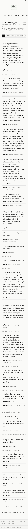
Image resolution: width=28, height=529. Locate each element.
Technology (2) (10, 35)
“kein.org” (8, 256)
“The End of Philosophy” (12, 366)
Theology (9, 360)
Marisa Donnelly (7, 512)
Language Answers (16, 264)
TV (23, 15)
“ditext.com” (8, 302)
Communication (10, 205)
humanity (8, 501)
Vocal (4, 207)
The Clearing (16, 298)
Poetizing (14, 360)
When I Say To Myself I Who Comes (15, 189)
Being (16, 446)
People (10, 15)
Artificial (9, 154)
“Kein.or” (7, 268)
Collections (14, 521)
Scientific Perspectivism (18, 69)
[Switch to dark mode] (22, 1)
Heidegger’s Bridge (7, 362)
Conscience (13, 187)
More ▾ (3, 31)
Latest (4, 15)
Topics (8, 521)
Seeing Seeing (10, 228)
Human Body (10, 499)
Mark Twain (17, 512)
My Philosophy (19, 360)
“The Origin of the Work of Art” (14, 390)
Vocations (5, 189)
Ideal (8, 239)
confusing (9, 483)
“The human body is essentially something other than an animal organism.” (14, 492)
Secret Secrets (18, 205)
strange (16, 483)
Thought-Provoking (15, 465)
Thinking (9, 465)
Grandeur (16, 430)
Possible (9, 252)
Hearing (9, 124)
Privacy (8, 523)
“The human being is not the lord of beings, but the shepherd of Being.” (14, 477)
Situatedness (10, 69)
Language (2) (19, 35)
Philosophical (6, 467)
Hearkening (9, 92)
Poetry (14, 405)
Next (20, 506)
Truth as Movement (7, 70)
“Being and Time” (10, 74)
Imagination (13, 241)
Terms (12, 523)
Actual (12, 252)
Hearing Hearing (14, 124)
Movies (17, 15)
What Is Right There (18, 228)
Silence (22, 205)
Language (9, 264)
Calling (8, 187)
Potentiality (18, 187)
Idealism (11, 239)
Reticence (15, 92)
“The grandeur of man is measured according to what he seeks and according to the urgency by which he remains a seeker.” (13, 421)
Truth (13, 446)
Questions (20, 324)
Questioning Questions (12, 324)
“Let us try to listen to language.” (14, 260)
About (3, 523)
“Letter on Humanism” (11, 471)
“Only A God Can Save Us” (12, 331)
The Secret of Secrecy (11, 386)
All (3, 35)
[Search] (25, 1)
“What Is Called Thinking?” (12, 450)
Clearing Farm (10, 298)
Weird (13, 483)
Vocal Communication (11, 207)
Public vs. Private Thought (16, 325)
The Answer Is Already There (17, 154)
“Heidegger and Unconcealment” (14, 40)
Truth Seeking (10, 430)
